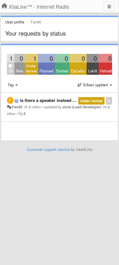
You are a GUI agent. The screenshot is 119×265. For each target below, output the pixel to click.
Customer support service (48, 149)
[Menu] (109, 6)
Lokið (92, 71)
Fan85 (17, 106)
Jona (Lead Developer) (81, 106)
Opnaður (78, 71)
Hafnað (106, 71)
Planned (46, 71)
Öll (10, 71)
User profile (14, 22)
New (19, 71)
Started (62, 71)
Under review (31, 68)
